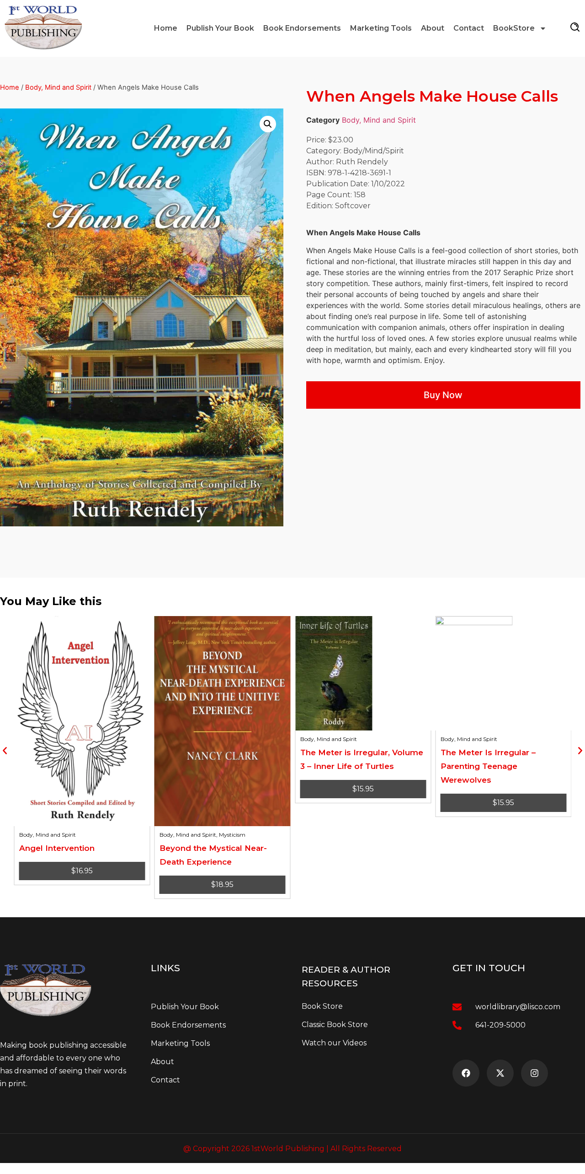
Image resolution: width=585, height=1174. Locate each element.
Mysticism (232, 834)
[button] (268, 124)
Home (165, 28)
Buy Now (443, 395)
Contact (468, 28)
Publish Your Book (220, 28)
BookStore (514, 28)
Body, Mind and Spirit (58, 87)
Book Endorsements (302, 28)
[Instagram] (534, 1073)
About (432, 28)
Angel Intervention (56, 848)
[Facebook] (465, 1073)
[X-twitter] (500, 1073)
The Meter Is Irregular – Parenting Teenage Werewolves (488, 766)
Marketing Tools (381, 28)
